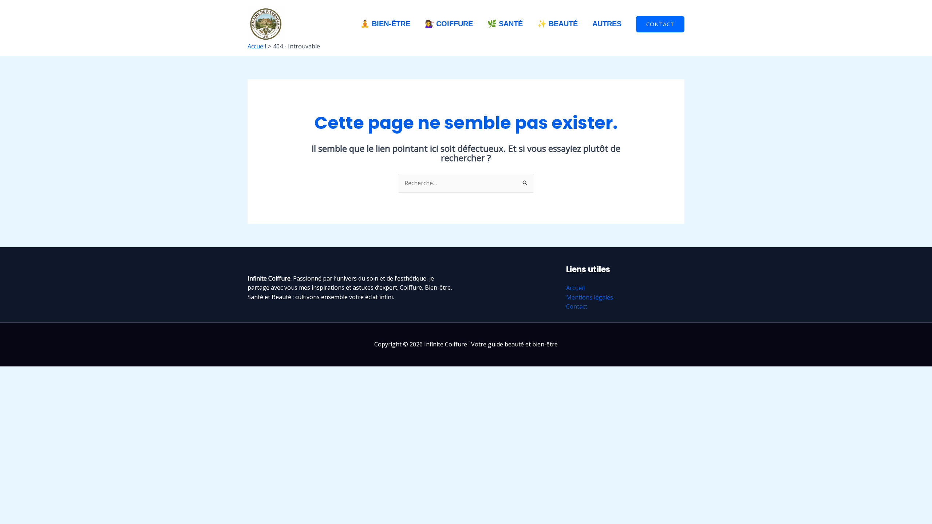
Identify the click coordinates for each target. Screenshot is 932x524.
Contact (576, 306)
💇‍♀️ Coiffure (449, 24)
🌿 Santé (505, 24)
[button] (660, 24)
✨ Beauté (557, 24)
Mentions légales (589, 297)
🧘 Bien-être (385, 24)
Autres (606, 24)
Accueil (575, 288)
